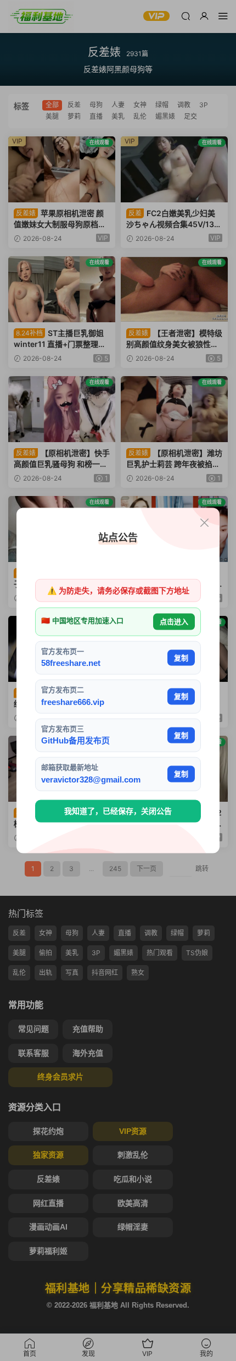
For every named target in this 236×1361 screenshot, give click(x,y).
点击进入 (174, 622)
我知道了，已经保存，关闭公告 (118, 811)
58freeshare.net (70, 663)
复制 (181, 657)
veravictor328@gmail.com (91, 779)
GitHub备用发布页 (75, 740)
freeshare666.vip (72, 701)
